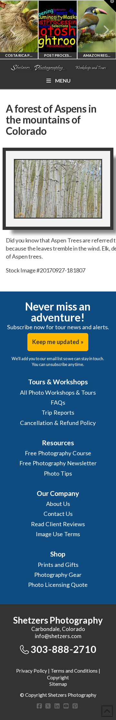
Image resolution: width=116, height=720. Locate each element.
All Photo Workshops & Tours (58, 392)
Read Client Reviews (58, 524)
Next (102, 30)
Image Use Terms (58, 534)
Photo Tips (58, 473)
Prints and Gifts (58, 564)
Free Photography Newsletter (58, 463)
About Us (58, 503)
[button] (110, 6)
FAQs (58, 402)
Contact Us (58, 513)
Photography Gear (58, 574)
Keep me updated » (57, 341)
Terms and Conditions (74, 671)
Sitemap (58, 684)
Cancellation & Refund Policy (58, 422)
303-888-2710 (63, 649)
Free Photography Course (58, 453)
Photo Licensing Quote (58, 584)
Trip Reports (58, 412)
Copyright (58, 677)
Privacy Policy (31, 671)
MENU (63, 80)
